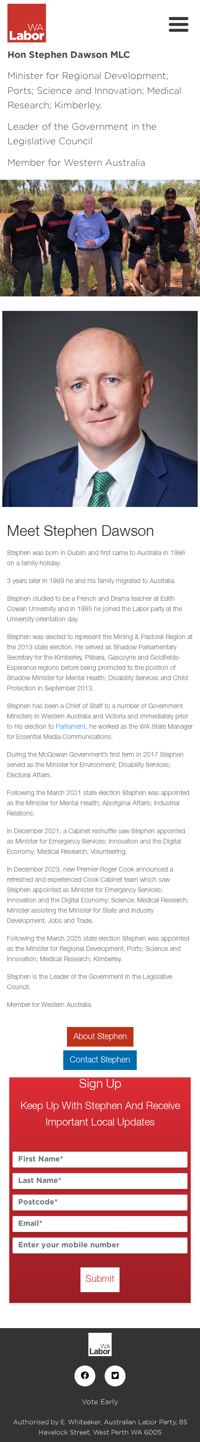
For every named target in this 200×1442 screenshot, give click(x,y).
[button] (15, 238)
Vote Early (100, 1401)
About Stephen (100, 1037)
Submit (100, 1279)
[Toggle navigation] (178, 24)
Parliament (71, 727)
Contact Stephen (100, 1060)
